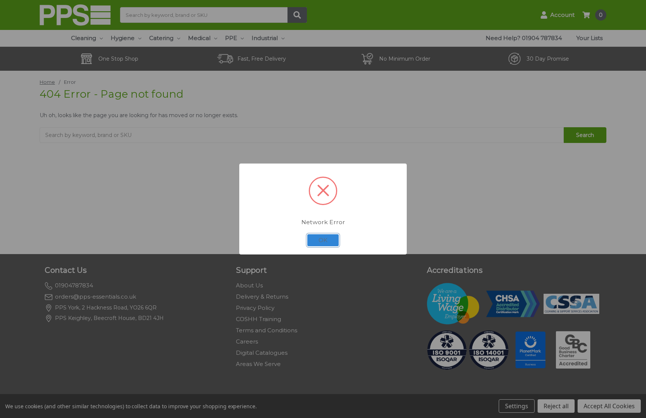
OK (323, 240)
